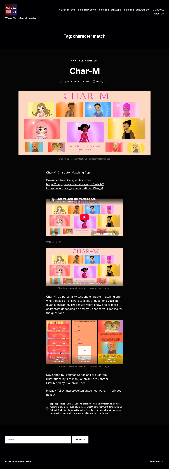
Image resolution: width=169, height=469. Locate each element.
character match (101, 403)
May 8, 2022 (102, 81)
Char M (70, 403)
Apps (74, 61)
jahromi (107, 410)
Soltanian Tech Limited (78, 81)
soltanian (104, 413)
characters (80, 407)
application (60, 403)
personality (55, 413)
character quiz (67, 407)
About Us (159, 13)
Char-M (84, 71)
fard (111, 407)
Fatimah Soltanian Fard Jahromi (83, 410)
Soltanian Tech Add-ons (136, 9)
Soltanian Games (87, 9)
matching (116, 410)
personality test (85, 413)
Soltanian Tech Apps (110, 9)
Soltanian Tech (67, 9)
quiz (97, 413)
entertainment (101, 407)
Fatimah (118, 407)
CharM (89, 407)
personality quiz (69, 413)
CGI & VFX (158, 9)
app (52, 403)
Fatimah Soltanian (58, 410)
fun (100, 410)
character (87, 403)
